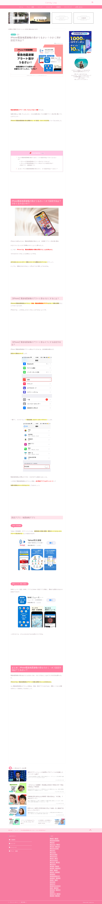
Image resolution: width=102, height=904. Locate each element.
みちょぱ (58, 846)
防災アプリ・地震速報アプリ (28, 165)
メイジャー (53, 862)
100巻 (57, 838)
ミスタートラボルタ (54, 860)
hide (43, 153)
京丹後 (58, 866)
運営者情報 (23, 902)
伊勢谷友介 (58, 868)
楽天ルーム (53, 884)
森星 (56, 880)
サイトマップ (68, 7)
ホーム (21, 7)
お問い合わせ (79, 7)
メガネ (58, 862)
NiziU (58, 844)
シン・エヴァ (53, 852)
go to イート (53, 844)
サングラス (53, 850)
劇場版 (56, 870)
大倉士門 (52, 872)
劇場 (52, 870)
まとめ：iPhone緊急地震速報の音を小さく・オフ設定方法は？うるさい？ (38, 168)
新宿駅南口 (53, 878)
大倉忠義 (58, 872)
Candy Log (51, 2)
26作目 (52, 838)
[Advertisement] (36, 91)
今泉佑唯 (52, 868)
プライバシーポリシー (14, 902)
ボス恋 (52, 858)
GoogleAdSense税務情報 (55, 840)
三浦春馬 (58, 7)
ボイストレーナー (54, 856)
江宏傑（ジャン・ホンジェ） (55, 886)
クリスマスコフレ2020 (54, 848)
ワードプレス (53, 864)
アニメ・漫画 (30, 7)
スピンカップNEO (54, 854)
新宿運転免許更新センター (55, 876)
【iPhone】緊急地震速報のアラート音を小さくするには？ (35, 161)
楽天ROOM (53, 882)
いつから (52, 846)
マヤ (56, 858)
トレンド (40, 7)
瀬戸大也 (56, 888)
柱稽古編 (58, 878)
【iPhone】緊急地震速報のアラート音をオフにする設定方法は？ (37, 163)
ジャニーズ (49, 7)
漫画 (52, 888)
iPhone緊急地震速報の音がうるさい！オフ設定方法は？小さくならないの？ (37, 158)
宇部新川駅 (53, 874)
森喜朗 (52, 880)
